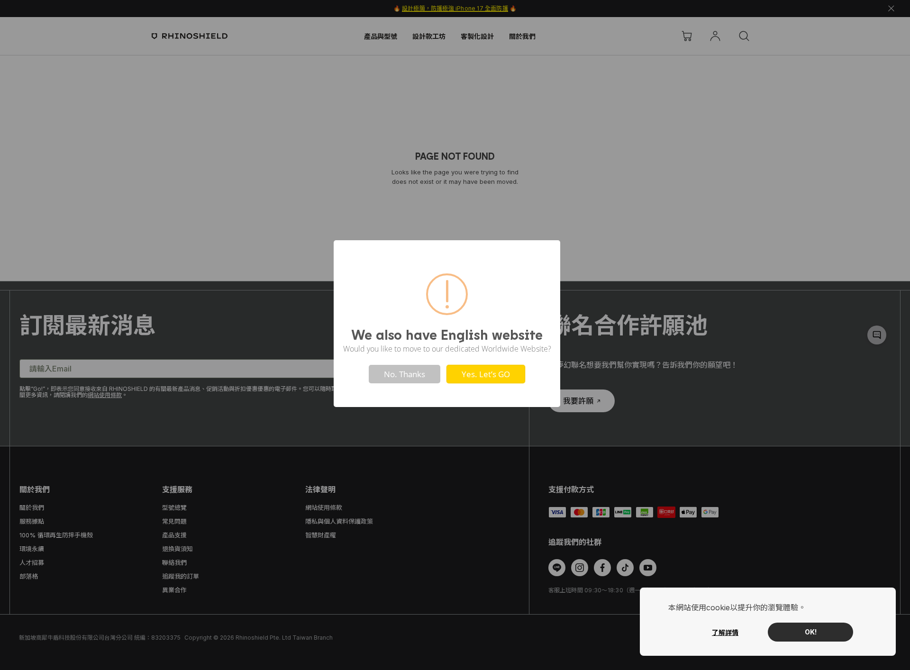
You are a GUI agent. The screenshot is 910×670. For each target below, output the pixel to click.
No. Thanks (404, 374)
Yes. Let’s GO (486, 374)
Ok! (811, 632)
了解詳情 (725, 632)
